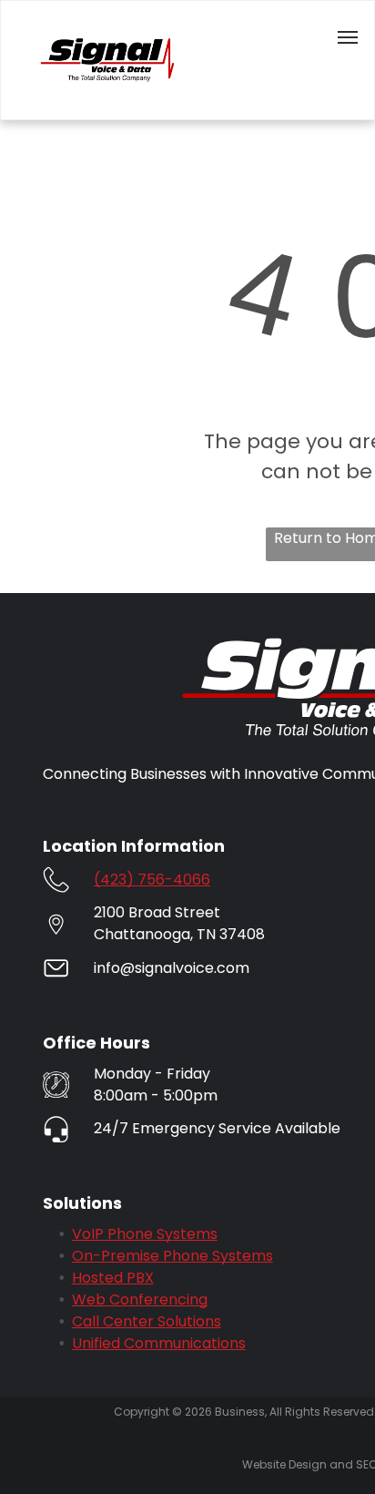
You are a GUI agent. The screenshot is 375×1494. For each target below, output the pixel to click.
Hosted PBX (113, 1277)
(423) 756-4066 (152, 879)
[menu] (347, 37)
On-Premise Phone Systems (172, 1255)
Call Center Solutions (146, 1321)
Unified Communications (159, 1343)
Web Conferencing (140, 1299)
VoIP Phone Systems (145, 1233)
